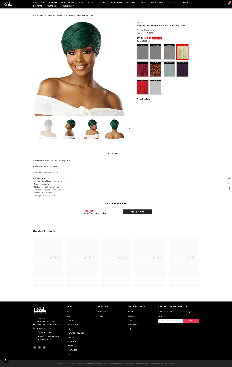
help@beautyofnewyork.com (48, 324)
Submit (190, 321)
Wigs (41, 15)
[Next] (128, 129)
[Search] (223, 4)
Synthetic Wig (50, 15)
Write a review (137, 212)
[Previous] (34, 129)
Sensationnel (141, 22)
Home (35, 15)
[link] (48, 281)
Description (113, 153)
